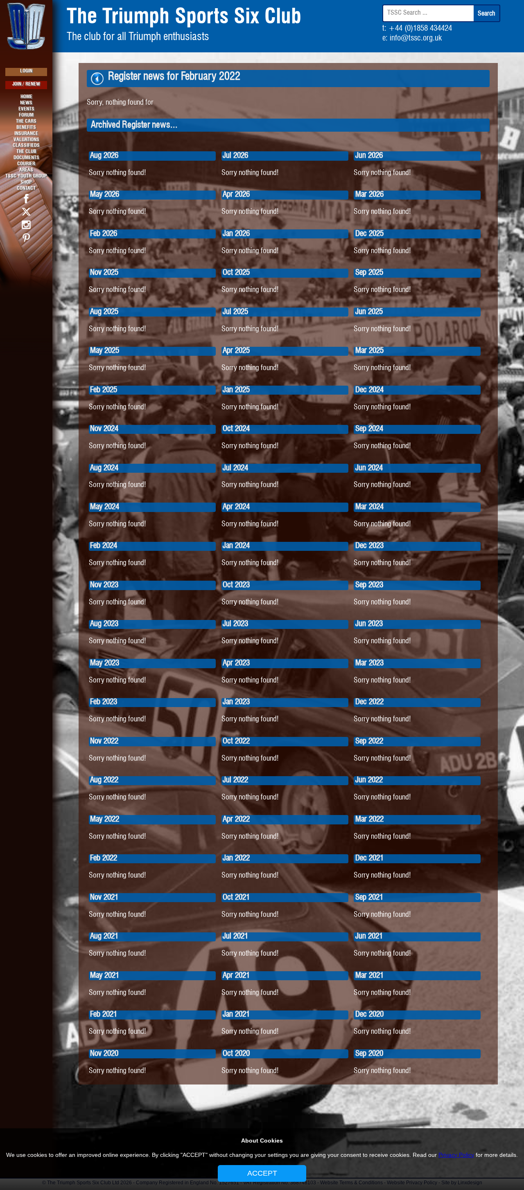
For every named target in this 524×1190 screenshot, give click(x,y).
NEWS (26, 103)
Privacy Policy (456, 1155)
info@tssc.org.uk (416, 38)
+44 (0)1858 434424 (420, 29)
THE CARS (26, 121)
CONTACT (26, 188)
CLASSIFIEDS (26, 145)
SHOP (26, 182)
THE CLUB (26, 151)
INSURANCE (26, 133)
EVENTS (26, 109)
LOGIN (26, 71)
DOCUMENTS (26, 157)
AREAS (26, 170)
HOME (26, 96)
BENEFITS (26, 127)
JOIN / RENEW (26, 84)
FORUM (26, 115)
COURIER (26, 164)
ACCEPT (262, 1173)
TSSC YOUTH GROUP (26, 176)
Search (486, 14)
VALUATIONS (26, 139)
